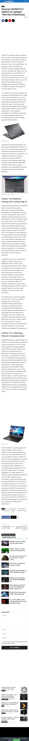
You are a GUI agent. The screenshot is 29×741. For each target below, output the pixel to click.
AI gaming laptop (12, 508)
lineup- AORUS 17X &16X (21, 510)
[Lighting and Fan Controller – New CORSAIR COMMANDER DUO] (5, 579)
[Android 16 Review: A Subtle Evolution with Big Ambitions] (5, 550)
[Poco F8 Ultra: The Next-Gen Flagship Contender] (5, 565)
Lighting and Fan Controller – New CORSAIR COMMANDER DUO (18, 579)
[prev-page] (2, 607)
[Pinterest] (9, 20)
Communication (5, 699)
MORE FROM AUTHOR (9, 537)
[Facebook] (2, 20)
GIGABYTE (12, 194)
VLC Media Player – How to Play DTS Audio (7, 527)
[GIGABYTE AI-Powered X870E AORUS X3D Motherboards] (5, 594)
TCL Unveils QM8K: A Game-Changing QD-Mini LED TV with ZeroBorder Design (18, 601)
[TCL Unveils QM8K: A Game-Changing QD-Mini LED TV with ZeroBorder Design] (5, 601)
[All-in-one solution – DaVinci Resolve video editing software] (24, 719)
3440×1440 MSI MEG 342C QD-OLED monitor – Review (10, 710)
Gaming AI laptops (6, 510)
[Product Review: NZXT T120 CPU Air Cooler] (24, 691)
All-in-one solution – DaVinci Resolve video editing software (10, 718)
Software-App (4, 722)
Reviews (3, 690)
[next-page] (5, 607)
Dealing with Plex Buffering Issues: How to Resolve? (9, 703)
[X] (6, 20)
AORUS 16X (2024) (21, 508)
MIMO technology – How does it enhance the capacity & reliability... (9, 696)
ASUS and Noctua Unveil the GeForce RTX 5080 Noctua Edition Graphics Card (17, 586)
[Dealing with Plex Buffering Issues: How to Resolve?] (24, 706)
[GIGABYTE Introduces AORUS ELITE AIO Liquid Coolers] (5, 543)
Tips (3, 706)
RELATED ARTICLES (8, 535)
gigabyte (13, 510)
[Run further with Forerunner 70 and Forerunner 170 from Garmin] (5, 557)
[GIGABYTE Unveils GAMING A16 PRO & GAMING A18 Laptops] (5, 572)
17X (6, 508)
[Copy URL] (13, 20)
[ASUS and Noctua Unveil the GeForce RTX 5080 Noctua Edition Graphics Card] (5, 587)
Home (2, 4)
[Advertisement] (14, 39)
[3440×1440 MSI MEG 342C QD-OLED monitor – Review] (24, 712)
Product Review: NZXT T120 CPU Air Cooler (8, 688)
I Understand (16, 739)
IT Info (7, 4)
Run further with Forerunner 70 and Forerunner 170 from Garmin (18, 557)
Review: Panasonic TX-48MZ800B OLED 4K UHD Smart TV (21, 528)
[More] (18, 517)
